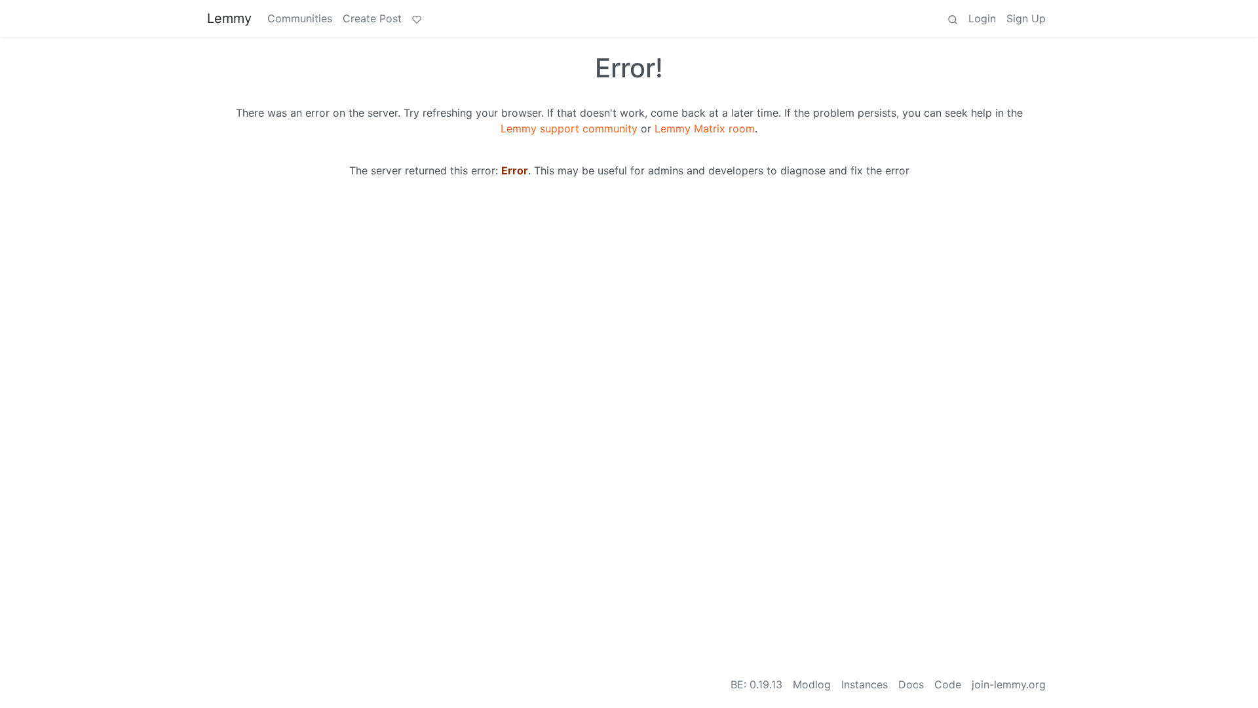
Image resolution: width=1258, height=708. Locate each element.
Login (982, 18)
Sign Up (1026, 18)
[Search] (952, 18)
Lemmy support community (569, 128)
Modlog (812, 684)
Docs (911, 684)
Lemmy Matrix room (705, 128)
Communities (299, 18)
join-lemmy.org (1009, 684)
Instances (864, 684)
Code (947, 684)
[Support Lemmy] (417, 18)
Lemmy (229, 18)
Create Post (372, 18)
